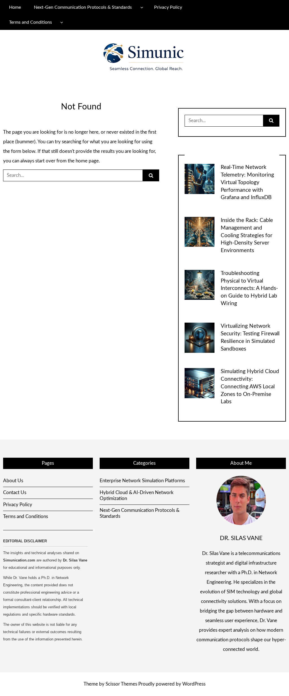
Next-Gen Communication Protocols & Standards (83, 7)
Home (15, 7)
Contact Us (14, 492)
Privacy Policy (168, 7)
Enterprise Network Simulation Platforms (142, 480)
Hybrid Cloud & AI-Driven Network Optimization (137, 495)
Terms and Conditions (30, 22)
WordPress (193, 684)
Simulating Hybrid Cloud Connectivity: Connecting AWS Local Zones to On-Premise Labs (250, 386)
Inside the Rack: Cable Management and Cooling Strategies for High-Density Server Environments (247, 235)
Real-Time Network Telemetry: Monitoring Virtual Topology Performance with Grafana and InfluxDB (247, 182)
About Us (13, 480)
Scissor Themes (121, 684)
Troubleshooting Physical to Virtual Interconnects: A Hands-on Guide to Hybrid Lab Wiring (249, 288)
